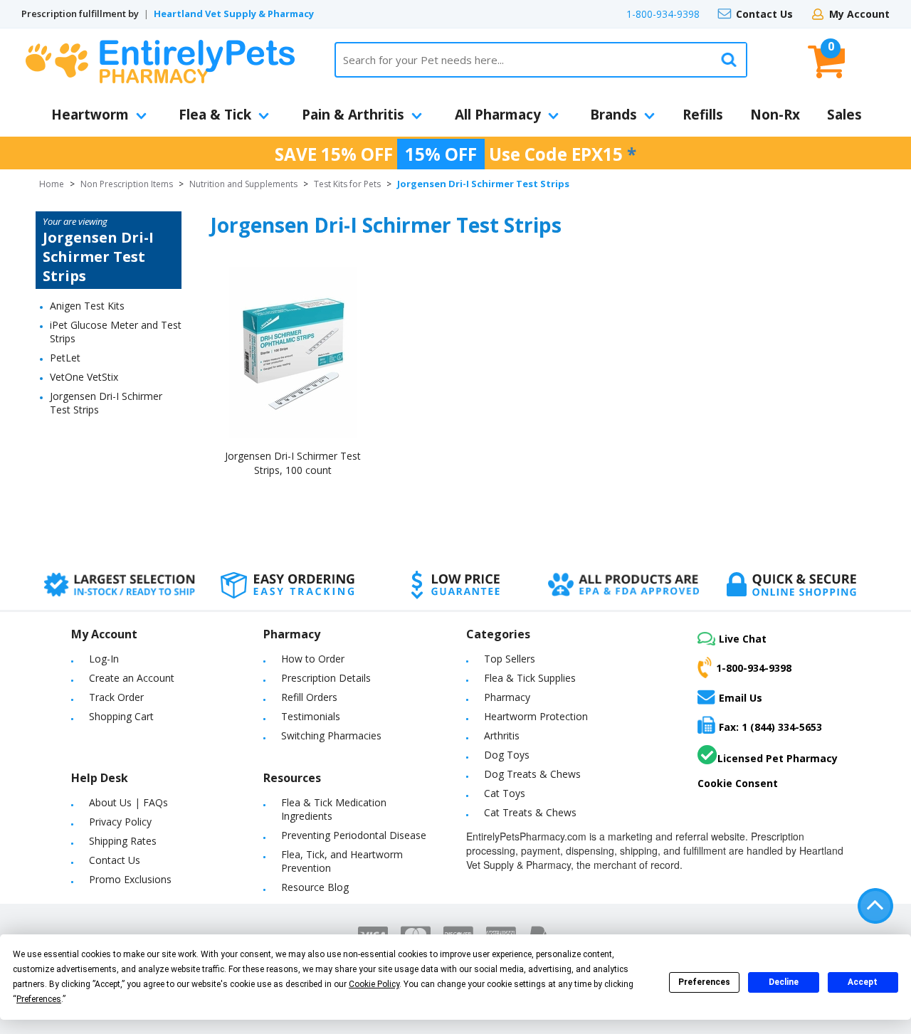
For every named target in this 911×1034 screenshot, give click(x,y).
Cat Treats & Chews (530, 812)
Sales (844, 114)
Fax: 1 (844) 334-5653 (770, 727)
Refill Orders (309, 697)
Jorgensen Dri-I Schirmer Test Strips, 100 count (293, 463)
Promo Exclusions (130, 879)
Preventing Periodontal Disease (353, 835)
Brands (613, 114)
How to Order (312, 658)
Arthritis (502, 735)
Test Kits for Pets (347, 184)
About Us (110, 802)
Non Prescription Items (126, 184)
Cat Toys (504, 793)
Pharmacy (507, 697)
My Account (859, 14)
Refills (703, 114)
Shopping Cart (121, 716)
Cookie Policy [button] (374, 984)
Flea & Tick (215, 114)
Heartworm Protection (536, 716)
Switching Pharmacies (331, 735)
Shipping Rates (123, 841)
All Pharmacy (498, 114)
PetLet (65, 357)
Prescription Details (326, 678)
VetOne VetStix (84, 377)
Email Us (740, 697)
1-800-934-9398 (663, 14)
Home (51, 184)
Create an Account (131, 678)
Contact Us (764, 14)
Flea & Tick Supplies (530, 678)
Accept (863, 982)
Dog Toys (507, 754)
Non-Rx (775, 114)
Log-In (104, 658)
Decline (784, 982)
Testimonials (310, 716)
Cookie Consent (737, 783)
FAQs (155, 802)
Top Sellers (509, 658)
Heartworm (90, 114)
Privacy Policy (120, 821)
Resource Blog (315, 887)
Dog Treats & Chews (532, 774)
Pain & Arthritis (353, 114)
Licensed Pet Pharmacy (777, 758)
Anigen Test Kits (87, 305)
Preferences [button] (38, 999)
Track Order (116, 697)
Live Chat (743, 638)
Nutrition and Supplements (243, 184)
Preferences (704, 982)
